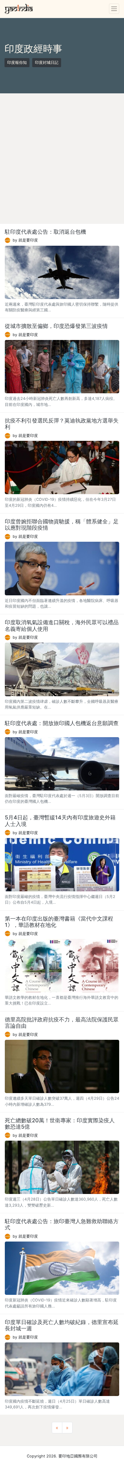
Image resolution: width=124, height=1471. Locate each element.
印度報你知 (17, 62)
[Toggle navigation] (114, 9)
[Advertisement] (62, 158)
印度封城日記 (46, 62)
